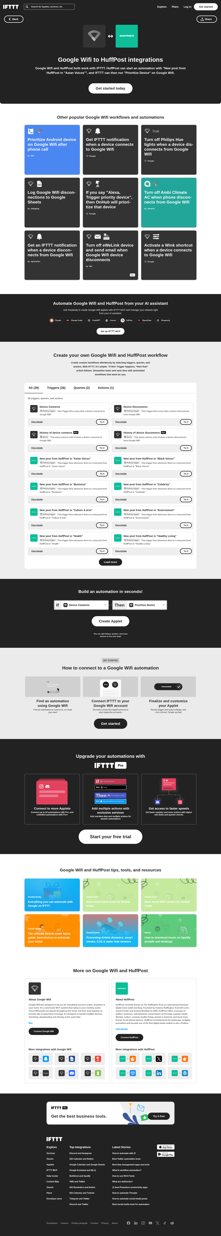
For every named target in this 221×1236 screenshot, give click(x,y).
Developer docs (54, 1199)
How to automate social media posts (129, 1199)
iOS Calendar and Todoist (81, 1193)
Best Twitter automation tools (126, 1159)
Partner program (79, 1223)
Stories (50, 1159)
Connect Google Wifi (44, 1031)
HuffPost (113, 59)
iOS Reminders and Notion (82, 1187)
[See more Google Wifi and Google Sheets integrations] (67, 1059)
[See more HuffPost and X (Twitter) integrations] (154, 1059)
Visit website (122, 1029)
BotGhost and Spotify (79, 1176)
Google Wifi (75, 59)
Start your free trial (110, 836)
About (115, 1223)
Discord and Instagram (80, 1153)
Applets (50, 1165)
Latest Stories (121, 1147)
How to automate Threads (124, 1193)
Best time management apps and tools (131, 1165)
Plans (175, 6)
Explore (162, 6)
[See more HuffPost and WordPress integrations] (180, 1073)
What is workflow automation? (126, 1170)
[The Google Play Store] (165, 1155)
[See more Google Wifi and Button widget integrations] (93, 1059)
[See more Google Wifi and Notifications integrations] (41, 1059)
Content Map (53, 1182)
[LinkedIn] (136, 1223)
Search (50, 1187)
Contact (94, 1223)
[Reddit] (172, 1223)
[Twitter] (157, 1223)
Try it (102, 422)
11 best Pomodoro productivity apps (130, 1187)
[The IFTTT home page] (11, 6)
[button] (110, 724)
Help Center (52, 1176)
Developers (52, 1223)
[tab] (34, 388)
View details (37, 422)
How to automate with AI (124, 1153)
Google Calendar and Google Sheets (87, 1165)
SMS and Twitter (77, 1182)
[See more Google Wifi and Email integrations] (67, 1073)
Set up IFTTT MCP (110, 331)
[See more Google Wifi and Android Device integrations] (93, 1073)
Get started (206, 6)
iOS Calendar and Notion (81, 1159)
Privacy (105, 1223)
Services (51, 1153)
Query (45, 437)
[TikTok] (165, 1223)
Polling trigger (49, 411)
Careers (64, 1223)
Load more (110, 562)
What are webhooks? (122, 1182)
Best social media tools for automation (131, 1204)
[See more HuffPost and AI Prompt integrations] (180, 1059)
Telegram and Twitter (79, 1199)
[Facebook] (128, 1223)
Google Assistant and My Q (82, 1170)
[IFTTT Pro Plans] (75, 433)
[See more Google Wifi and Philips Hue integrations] (41, 1073)
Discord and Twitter (78, 1204)
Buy (31, 1023)
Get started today (110, 88)
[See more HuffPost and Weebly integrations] (128, 1073)
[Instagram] (143, 1223)
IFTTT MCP (52, 1170)
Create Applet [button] (110, 621)
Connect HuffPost (129, 1037)
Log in (187, 6)
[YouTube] (150, 1223)
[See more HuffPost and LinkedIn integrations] (154, 1073)
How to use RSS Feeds (123, 1176)
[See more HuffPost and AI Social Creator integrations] (128, 1059)
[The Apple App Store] (165, 1147)
